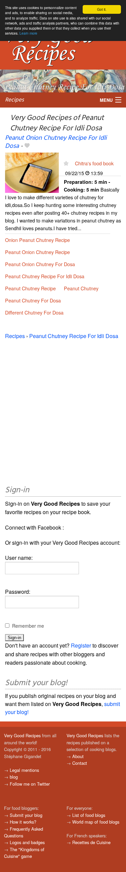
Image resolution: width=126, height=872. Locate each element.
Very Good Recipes (22, 735)
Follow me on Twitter (30, 784)
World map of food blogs (95, 822)
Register (81, 645)
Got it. (102, 9)
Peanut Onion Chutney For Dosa (40, 263)
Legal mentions (24, 770)
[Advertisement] (63, 411)
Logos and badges (27, 842)
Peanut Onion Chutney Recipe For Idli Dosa (56, 142)
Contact (79, 763)
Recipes (14, 100)
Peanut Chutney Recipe (30, 288)
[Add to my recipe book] (27, 146)
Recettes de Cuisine (91, 842)
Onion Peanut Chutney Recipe (37, 239)
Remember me (28, 625)
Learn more (28, 33)
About (78, 756)
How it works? (23, 822)
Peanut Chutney (81, 288)
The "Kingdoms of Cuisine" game (24, 852)
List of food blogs (88, 815)
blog (14, 777)
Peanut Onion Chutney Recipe (37, 251)
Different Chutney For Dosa (34, 312)
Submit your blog (26, 815)
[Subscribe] (66, 163)
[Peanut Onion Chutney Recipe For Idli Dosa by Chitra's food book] (32, 172)
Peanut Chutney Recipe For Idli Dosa (44, 276)
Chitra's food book (94, 163)
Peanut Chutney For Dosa (33, 300)
